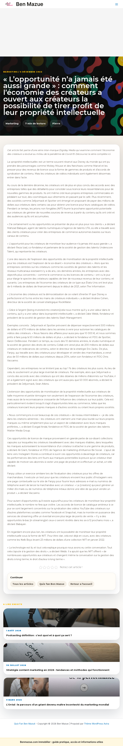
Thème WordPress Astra (96, 723)
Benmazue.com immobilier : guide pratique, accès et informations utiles (61, 741)
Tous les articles (22, 584)
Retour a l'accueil (81, 584)
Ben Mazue (29, 4)
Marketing (12, 123)
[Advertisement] (61, 32)
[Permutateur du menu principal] (116, 4)
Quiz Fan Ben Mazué (24, 723)
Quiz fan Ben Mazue (51, 584)
